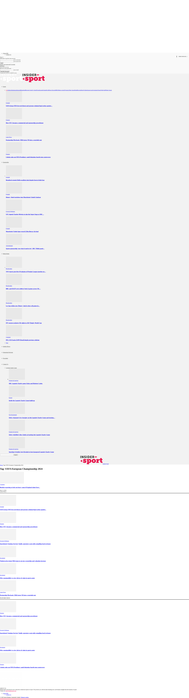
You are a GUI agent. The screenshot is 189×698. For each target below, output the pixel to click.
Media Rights (6, 253)
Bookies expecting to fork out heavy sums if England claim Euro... (20, 487)
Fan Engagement (13, 414)
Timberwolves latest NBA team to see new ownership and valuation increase (23, 561)
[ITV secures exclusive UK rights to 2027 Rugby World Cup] (14, 318)
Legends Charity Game (11, 368)
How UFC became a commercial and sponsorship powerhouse (24, 123)
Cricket (30, 90)
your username (17, 60)
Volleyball (103, 90)
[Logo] (11, 81)
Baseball (19, 90)
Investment (2, 558)
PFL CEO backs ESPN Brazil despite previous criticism (22, 340)
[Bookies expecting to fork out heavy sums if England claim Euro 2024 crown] (12, 483)
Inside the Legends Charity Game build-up (22, 400)
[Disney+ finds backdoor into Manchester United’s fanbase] (14, 193)
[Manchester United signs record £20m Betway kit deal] (14, 227)
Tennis (99, 90)
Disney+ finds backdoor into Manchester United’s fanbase (23, 197)
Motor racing (61, 90)
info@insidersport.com (11, 691)
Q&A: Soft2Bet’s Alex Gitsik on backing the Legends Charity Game (29, 435)
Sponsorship (6, 162)
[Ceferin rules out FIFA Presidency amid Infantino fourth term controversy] (14, 153)
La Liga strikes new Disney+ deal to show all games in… (23, 306)
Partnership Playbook (8, 352)
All (6, 90)
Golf (48, 90)
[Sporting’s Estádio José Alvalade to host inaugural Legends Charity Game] (17, 447)
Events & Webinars (10, 211)
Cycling (34, 90)
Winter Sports (108, 90)
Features (8, 120)
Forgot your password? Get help (7, 64)
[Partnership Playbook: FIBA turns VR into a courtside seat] (14, 135)
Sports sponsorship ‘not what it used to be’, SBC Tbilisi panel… (25, 248)
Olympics (66, 90)
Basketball (23, 90)
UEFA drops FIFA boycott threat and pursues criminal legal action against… (29, 106)
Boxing (27, 90)
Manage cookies (25, 697)
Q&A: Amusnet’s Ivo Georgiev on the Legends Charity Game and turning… (32, 417)
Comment (8, 337)
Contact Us (8, 54)
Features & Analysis (13, 380)
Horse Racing (52, 90)
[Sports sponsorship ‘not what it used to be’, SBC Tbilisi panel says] (14, 244)
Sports (4, 86)
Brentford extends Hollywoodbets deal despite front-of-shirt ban (25, 180)
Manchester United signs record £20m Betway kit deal (22, 231)
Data (7, 343)
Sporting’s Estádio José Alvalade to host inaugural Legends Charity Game (31, 452)
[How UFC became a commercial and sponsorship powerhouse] (14, 118)
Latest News (9, 137)
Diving (37, 90)
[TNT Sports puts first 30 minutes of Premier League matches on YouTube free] (14, 267)
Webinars (2, 65)
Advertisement (9, 245)
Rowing (79, 90)
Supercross (90, 90)
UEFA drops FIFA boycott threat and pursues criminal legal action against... (23, 509)
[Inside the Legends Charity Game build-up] (17, 396)
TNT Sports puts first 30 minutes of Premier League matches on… (26, 271)
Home (1, 465)
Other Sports (72, 90)
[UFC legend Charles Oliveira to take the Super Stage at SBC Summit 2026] (14, 210)
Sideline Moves (6, 346)
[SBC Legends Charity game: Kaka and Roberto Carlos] (17, 379)
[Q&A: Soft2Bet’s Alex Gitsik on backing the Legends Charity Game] (17, 430)
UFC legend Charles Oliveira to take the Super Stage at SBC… (25, 214)
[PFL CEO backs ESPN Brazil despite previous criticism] (14, 336)
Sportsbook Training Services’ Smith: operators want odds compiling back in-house (25, 544)
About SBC (5, 53)
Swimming (95, 90)
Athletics (9, 90)
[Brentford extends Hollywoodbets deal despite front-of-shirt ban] (14, 176)
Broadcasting (9, 268)
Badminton (14, 90)
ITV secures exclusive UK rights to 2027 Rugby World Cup (24, 323)
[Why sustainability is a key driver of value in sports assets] (8, 573)
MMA (56, 90)
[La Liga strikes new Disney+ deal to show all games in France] (14, 301)
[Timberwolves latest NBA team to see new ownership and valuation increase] (8, 556)
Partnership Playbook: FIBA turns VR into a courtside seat (24, 140)
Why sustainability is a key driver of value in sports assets (17, 578)
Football (45, 90)
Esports (41, 90)
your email (16, 70)
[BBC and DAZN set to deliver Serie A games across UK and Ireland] (14, 284)
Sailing (85, 90)
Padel (76, 90)
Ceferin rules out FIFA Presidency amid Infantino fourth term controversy (28, 157)
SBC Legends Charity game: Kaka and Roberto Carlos (26, 383)
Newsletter (5, 358)
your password (17, 61)
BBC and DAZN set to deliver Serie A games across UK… (23, 288)
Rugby (82, 90)
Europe (10, 397)
